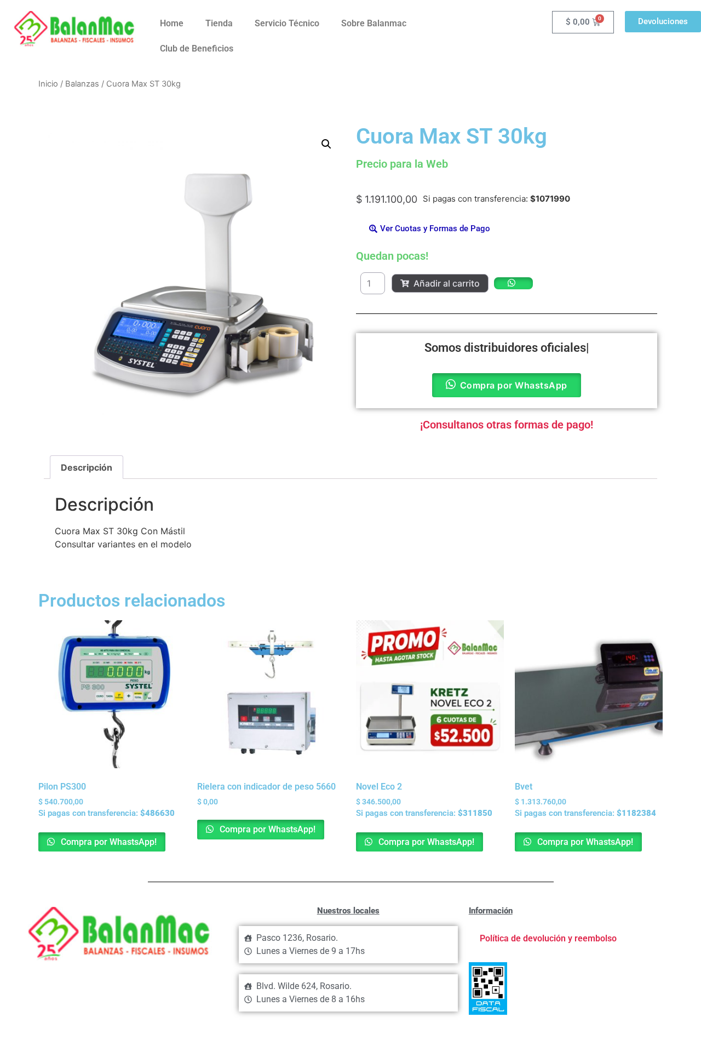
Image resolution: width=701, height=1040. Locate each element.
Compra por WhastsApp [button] (513, 385)
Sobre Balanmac (373, 23)
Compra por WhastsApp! (108, 842)
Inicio (48, 84)
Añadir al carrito (446, 283)
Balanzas (82, 84)
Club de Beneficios (196, 48)
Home (171, 23)
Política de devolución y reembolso (548, 938)
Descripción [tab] (86, 467)
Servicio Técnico (287, 23)
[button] (326, 144)
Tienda (219, 23)
